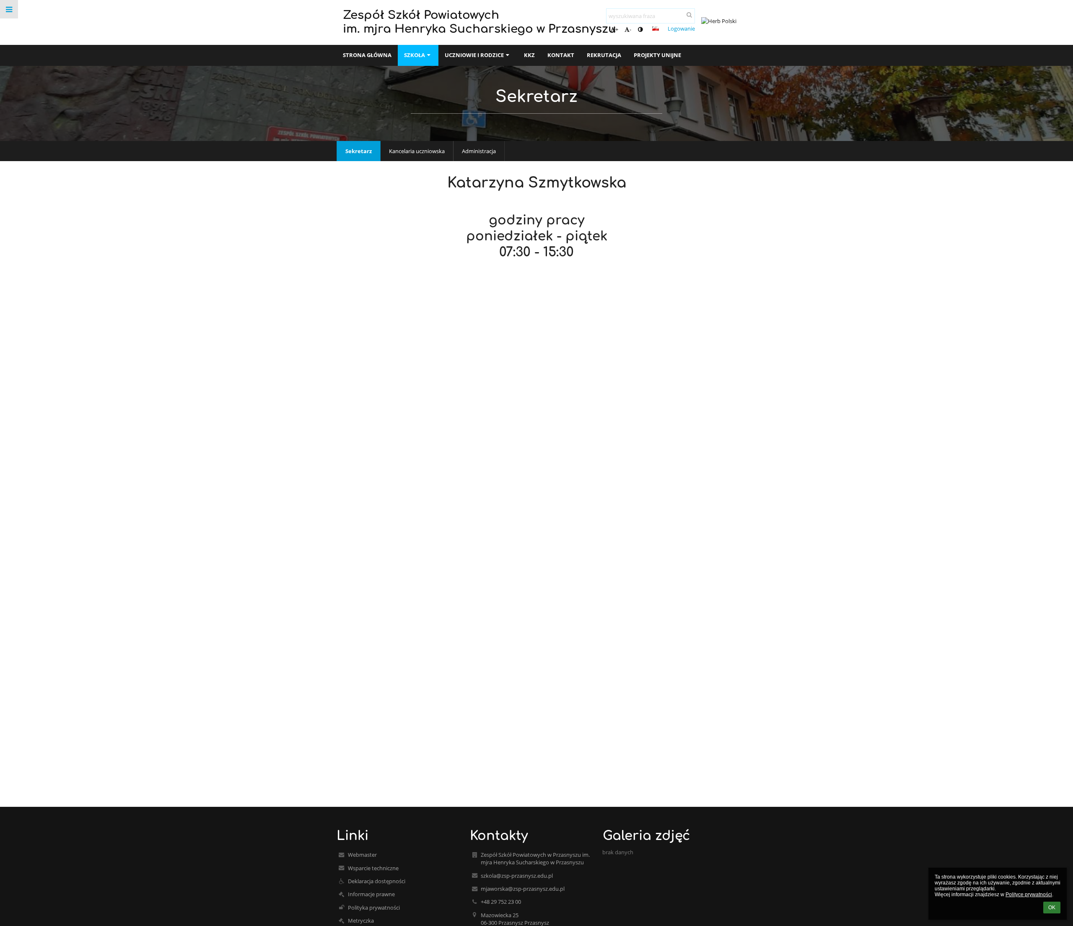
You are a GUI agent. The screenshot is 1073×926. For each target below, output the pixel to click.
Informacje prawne (371, 894)
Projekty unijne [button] (657, 55)
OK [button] (1051, 907)
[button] (640, 29)
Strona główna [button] (367, 55)
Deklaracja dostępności (376, 881)
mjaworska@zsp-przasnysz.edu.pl (523, 888)
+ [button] (616, 29)
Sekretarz (358, 151)
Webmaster (362, 854)
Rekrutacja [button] (604, 55)
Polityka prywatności (374, 907)
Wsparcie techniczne (373, 868)
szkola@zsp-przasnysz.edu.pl (517, 875)
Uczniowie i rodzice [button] (474, 55)
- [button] (630, 29)
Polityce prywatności (1029, 894)
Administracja (479, 151)
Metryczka (361, 920)
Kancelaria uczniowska (417, 151)
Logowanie (681, 28)
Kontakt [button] (560, 55)
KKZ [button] (529, 55)
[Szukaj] (689, 15)
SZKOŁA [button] (414, 55)
